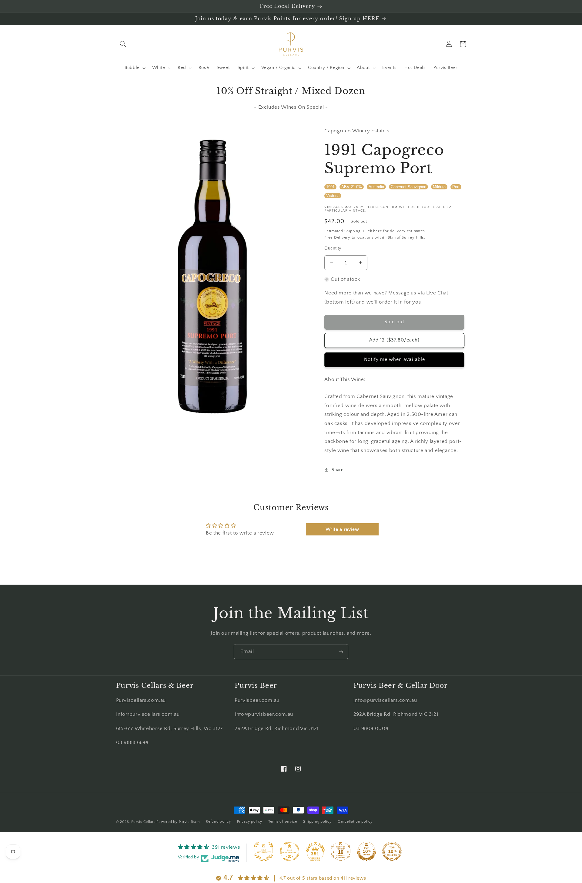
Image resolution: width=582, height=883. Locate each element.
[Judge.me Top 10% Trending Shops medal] (392, 851)
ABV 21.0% (351, 186)
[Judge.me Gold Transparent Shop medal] (289, 851)
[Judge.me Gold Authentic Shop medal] (263, 851)
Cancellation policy (355, 822)
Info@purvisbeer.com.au (264, 714)
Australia (376, 186)
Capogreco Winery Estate (355, 131)
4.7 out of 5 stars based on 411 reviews (322, 878)
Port (456, 186)
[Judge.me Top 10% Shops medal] (366, 851)
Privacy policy (249, 822)
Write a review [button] (342, 529)
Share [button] (337, 469)
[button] (123, 44)
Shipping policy (317, 822)
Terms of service (282, 822)
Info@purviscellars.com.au (148, 714)
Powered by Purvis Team (177, 822)
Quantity (332, 248)
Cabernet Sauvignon (408, 186)
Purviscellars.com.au (141, 700)
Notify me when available (394, 359)
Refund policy (218, 822)
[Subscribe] (341, 651)
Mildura (439, 186)
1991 (330, 186)
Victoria (333, 195)
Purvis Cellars (143, 822)
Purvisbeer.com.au (257, 700)
